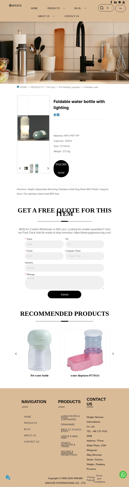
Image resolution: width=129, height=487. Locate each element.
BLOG (78, 8)
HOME (34, 8)
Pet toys (51, 87)
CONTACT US (71, 16)
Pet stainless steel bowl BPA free (41, 193)
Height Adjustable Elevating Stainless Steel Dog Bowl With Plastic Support (68, 189)
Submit (64, 294)
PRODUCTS (54, 8)
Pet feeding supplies (69, 87)
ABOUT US (44, 16)
